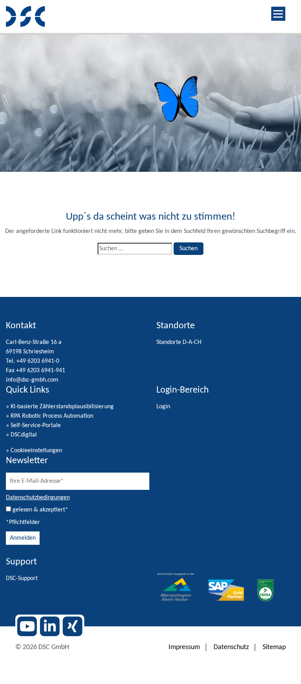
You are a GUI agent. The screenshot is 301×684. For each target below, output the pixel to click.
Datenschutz (231, 647)
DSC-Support (22, 578)
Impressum (184, 647)
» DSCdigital (21, 435)
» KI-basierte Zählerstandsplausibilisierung (60, 407)
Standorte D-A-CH (178, 342)
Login (163, 407)
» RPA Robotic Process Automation (49, 416)
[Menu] (278, 14)
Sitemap (274, 647)
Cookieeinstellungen (36, 451)
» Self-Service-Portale (33, 425)
